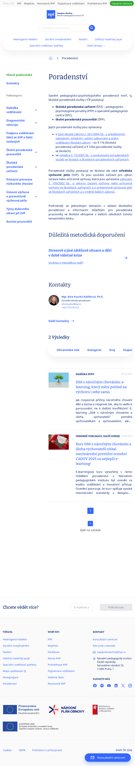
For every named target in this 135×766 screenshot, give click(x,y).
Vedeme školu (56, 677)
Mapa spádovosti (13, 671)
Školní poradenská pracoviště (19, 152)
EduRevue (54, 652)
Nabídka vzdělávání (13, 110)
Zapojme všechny (122, 3)
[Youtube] (109, 685)
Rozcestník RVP (46, 3)
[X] (123, 685)
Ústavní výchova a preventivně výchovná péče (17, 196)
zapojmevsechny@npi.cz (111, 652)
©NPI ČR (121, 750)
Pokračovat (116, 607)
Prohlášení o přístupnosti (47, 750)
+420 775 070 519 (70, 307)
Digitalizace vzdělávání (71, 3)
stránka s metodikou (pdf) (66, 263)
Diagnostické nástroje (15, 123)
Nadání (83, 39)
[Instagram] (130, 685)
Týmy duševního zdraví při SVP (17, 211)
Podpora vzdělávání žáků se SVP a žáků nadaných (20, 137)
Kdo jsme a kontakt (104, 645)
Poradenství (70, 58)
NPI (19, 3)
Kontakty (12, 83)
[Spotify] (102, 685)
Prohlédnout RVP (97, 3)
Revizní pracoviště (19, 221)
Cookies (7, 750)
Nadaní (7, 652)
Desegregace (10, 677)
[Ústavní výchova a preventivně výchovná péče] (36, 196)
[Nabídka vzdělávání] (36, 110)
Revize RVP (54, 658)
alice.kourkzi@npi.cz (71, 304)
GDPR (22, 750)
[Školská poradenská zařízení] (36, 167)
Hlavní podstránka (19, 75)
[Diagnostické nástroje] (36, 122)
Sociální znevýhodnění (58, 39)
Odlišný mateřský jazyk (108, 39)
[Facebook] (95, 685)
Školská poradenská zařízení (14, 167)
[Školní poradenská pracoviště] (36, 152)
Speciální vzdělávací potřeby (46, 45)
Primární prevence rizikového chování (19, 181)
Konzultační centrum (105, 639)
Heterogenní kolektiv (25, 39)
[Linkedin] (116, 685)
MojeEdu (29, 3)
